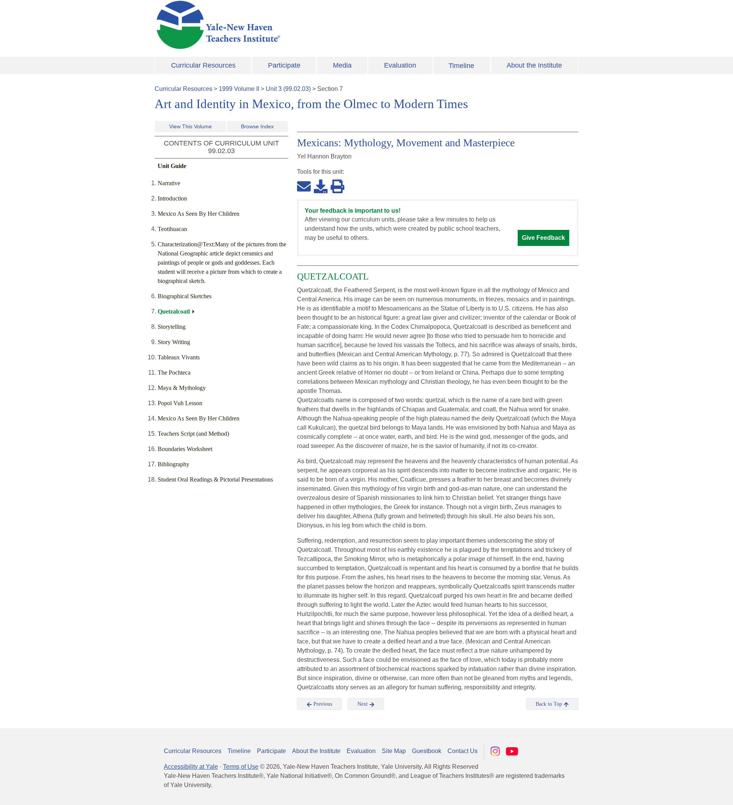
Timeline (461, 66)
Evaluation (400, 65)
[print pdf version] (337, 186)
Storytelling (172, 326)
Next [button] (363, 704)
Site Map (394, 751)
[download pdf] (321, 186)
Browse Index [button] (257, 126)
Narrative (169, 183)
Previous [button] (322, 704)
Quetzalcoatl (174, 311)
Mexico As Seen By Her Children (198, 213)
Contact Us (462, 751)
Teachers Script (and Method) (193, 433)
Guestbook (426, 751)
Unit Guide (172, 166)
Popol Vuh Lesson (180, 403)
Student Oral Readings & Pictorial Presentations (215, 479)
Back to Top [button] (549, 704)
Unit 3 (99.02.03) (288, 89)
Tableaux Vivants (179, 357)
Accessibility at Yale (191, 766)
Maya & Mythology (182, 388)
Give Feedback (543, 237)
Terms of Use (240, 766)
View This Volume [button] (190, 126)
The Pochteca (174, 372)
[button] (689, 791)
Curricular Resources (203, 65)
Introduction (172, 198)
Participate (284, 65)
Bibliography (173, 464)
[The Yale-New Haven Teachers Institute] (294, 25)
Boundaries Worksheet (185, 449)
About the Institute (534, 65)
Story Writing (174, 342)
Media (342, 65)
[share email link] (304, 186)
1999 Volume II (239, 89)
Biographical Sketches (185, 296)
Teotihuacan (172, 229)
